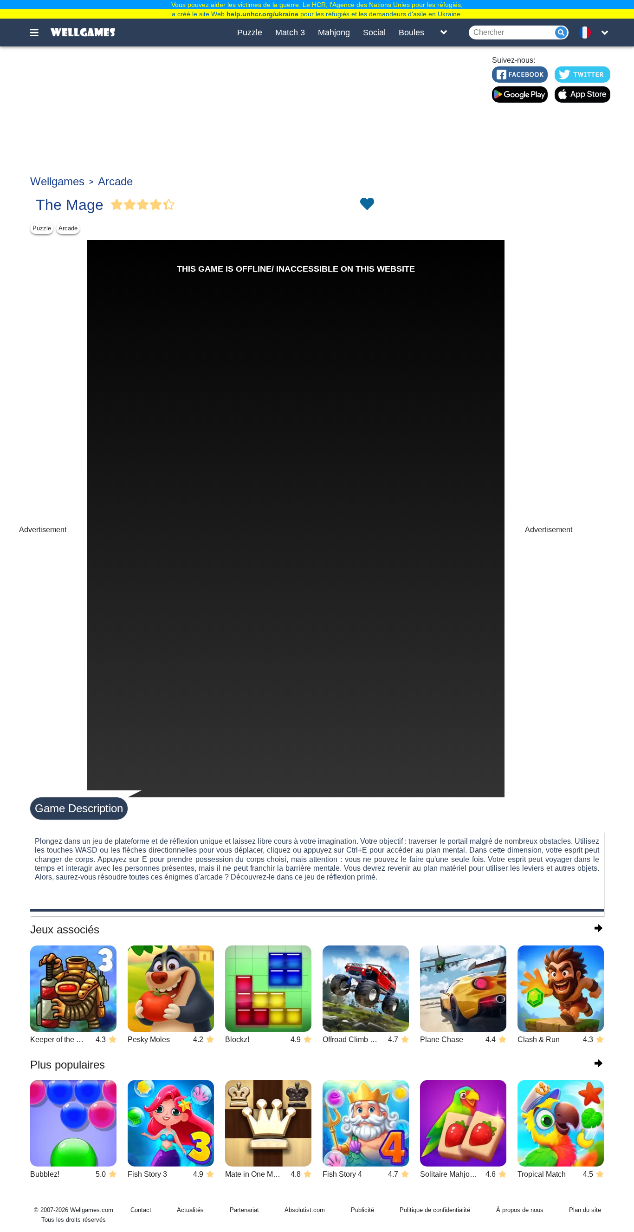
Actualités (190, 1209)
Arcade (115, 181)
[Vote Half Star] (168, 204)
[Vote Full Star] (116, 204)
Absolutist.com (305, 1209)
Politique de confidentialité (435, 1209)
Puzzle (249, 32)
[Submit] (561, 32)
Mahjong (334, 32)
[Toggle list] (444, 32)
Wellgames (57, 181)
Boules (411, 32)
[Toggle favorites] (367, 205)
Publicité (362, 1209)
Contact (140, 1209)
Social (374, 32)
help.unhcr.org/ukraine (262, 14)
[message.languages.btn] (587, 32)
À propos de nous (519, 1209)
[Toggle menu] (39, 32)
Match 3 (290, 32)
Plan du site (585, 1209)
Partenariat (244, 1209)
